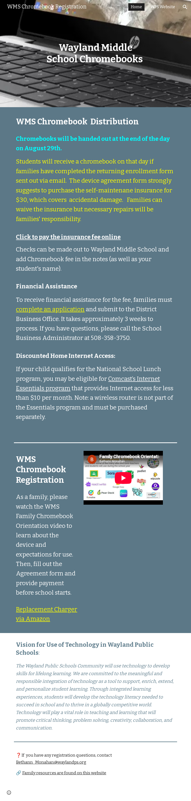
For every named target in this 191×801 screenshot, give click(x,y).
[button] (185, 7)
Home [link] (136, 6)
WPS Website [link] (162, 6)
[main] (95, 53)
